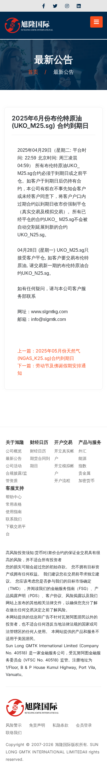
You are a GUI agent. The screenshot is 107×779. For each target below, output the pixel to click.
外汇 (82, 450)
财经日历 (39, 442)
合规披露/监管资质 (16, 477)
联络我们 (14, 732)
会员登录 (84, 725)
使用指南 (14, 511)
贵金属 (84, 473)
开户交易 (63, 442)
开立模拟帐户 (64, 469)
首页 (37, 72)
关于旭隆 (15, 442)
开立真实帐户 (64, 454)
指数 (82, 465)
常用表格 (14, 504)
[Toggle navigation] (96, 22)
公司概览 (14, 450)
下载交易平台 (16, 530)
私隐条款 (60, 725)
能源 (82, 458)
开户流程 (62, 480)
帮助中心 (14, 496)
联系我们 (14, 518)
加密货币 (86, 480)
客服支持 (15, 488)
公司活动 (14, 465)
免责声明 (37, 725)
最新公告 (14, 458)
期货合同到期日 (40, 462)
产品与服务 (89, 442)
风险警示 (14, 725)
